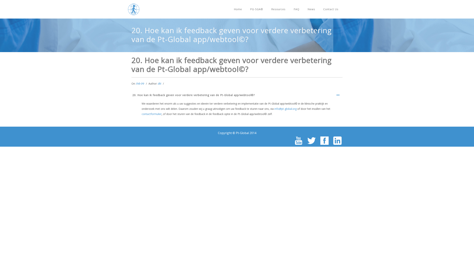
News (311, 9)
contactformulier (152, 114)
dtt (159, 83)
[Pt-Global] (134, 9)
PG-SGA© (256, 9)
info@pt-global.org (285, 109)
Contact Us (330, 9)
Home (238, 9)
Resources (278, 9)
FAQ (296, 9)
